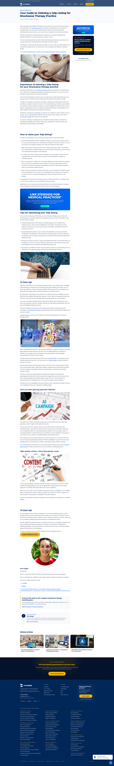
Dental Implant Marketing (76, 714)
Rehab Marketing (74, 728)
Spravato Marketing (75, 730)
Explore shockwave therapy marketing (33, 606)
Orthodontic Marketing (75, 718)
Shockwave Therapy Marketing (27, 732)
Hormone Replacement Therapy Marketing (29, 749)
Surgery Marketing (75, 750)
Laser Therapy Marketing (25, 724)
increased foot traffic (25, 116)
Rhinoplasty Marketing (50, 737)
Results (76, 4)
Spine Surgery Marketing (76, 748)
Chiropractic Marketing (25, 712)
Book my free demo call (83, 49)
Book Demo (90, 4)
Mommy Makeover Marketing (51, 734)
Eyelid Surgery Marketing (50, 726)
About (81, 4)
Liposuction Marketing (50, 732)
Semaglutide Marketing (50, 716)
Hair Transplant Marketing (51, 745)
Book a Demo (85, 696)
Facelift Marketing (49, 728)
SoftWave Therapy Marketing (26, 734)
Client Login (91, 761)
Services (62, 4)
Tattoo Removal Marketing (51, 749)
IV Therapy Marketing (25, 751)
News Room (57, 761)
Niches (69, 4)
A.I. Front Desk (47, 688)
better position (53, 360)
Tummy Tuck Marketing (50, 739)
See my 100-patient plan (57, 673)
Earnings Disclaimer (49, 761)
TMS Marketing (74, 732)
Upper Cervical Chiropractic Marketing (28, 720)
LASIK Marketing (74, 744)
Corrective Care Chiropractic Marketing (28, 714)
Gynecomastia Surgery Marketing (52, 730)
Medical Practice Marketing (77, 755)
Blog (62, 692)
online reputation (36, 249)
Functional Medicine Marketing (26, 745)
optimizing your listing (35, 310)
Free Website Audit (65, 686)
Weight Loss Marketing (50, 718)
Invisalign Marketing (75, 716)
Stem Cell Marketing (24, 735)
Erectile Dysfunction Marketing (77, 736)
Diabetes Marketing (49, 714)
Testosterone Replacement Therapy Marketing (30, 753)
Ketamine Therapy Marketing (77, 724)
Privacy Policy (32, 761)
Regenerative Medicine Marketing (27, 730)
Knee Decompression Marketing (27, 716)
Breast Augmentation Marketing (52, 724)
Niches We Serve (64, 694)
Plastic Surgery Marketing (51, 735)
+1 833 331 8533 (90, 0)
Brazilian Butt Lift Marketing (51, 722)
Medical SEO (46, 692)
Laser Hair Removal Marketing (51, 747)
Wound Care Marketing (25, 739)
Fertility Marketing (74, 738)
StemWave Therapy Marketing (26, 737)
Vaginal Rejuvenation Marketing (77, 740)
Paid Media (46, 686)
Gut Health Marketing (24, 747)
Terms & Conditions (40, 761)
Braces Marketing (74, 712)
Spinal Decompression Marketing (27, 718)
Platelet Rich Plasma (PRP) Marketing (28, 728)
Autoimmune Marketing (25, 744)
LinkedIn (35, 701)
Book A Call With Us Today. (30, 534)
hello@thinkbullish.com (25, 696)
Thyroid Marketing (24, 755)
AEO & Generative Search (49, 694)
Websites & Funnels (48, 690)
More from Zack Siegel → (32, 621)
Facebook (23, 701)
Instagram (29, 701)
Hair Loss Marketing (49, 744)
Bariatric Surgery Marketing (51, 712)
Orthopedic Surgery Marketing (77, 746)
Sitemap (62, 761)
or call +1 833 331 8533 (83, 52)
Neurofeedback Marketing (76, 726)
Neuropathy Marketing (25, 726)
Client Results (63, 688)
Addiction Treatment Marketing (77, 722)
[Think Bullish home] (25, 4)
